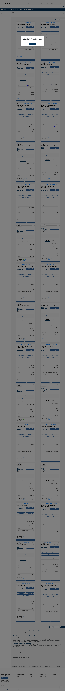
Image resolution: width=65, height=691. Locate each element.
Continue (32, 43)
